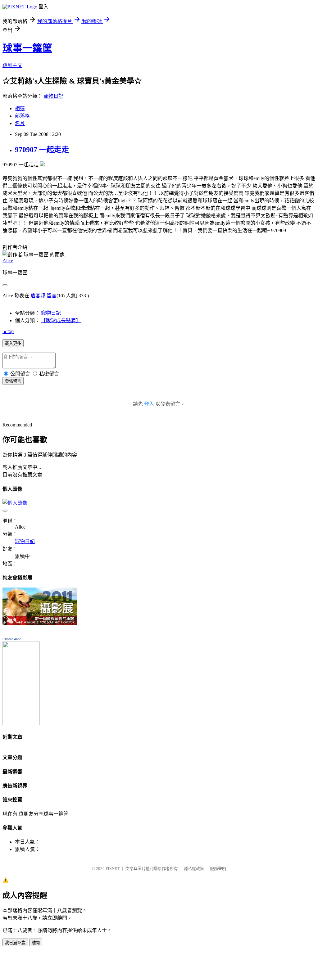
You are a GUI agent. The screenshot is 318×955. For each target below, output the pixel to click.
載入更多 (13, 343)
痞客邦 (37, 295)
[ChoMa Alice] (21, 723)
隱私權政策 (194, 868)
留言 (52, 295)
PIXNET (113, 868)
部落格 (22, 116)
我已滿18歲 (15, 942)
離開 (36, 942)
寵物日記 (53, 96)
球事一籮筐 (27, 48)
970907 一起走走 (42, 150)
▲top (8, 331)
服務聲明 (218, 868)
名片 (20, 123)
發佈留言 (13, 381)
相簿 (20, 108)
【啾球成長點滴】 (61, 320)
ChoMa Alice (11, 639)
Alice (7, 260)
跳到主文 (12, 65)
